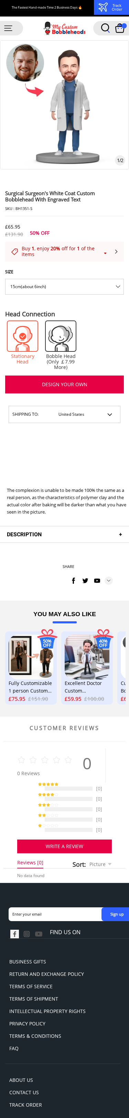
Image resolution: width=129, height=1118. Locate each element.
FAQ (14, 1031)
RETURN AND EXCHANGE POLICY (46, 956)
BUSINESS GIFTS (27, 944)
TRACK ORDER (25, 1087)
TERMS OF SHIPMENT (33, 981)
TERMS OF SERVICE (31, 969)
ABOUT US (21, 1062)
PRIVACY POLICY (27, 1006)
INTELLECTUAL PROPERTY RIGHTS (47, 994)
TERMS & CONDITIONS (35, 1018)
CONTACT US (24, 1075)
